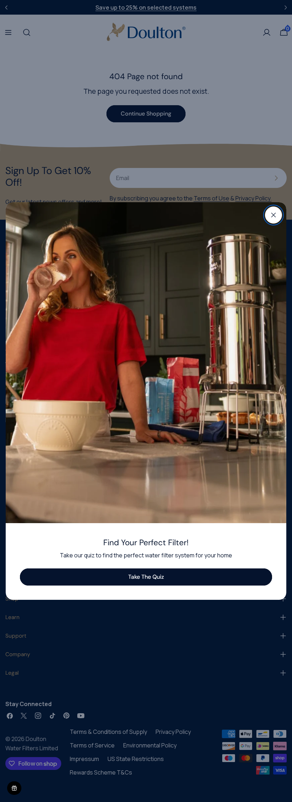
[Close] (273, 215)
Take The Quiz (146, 577)
